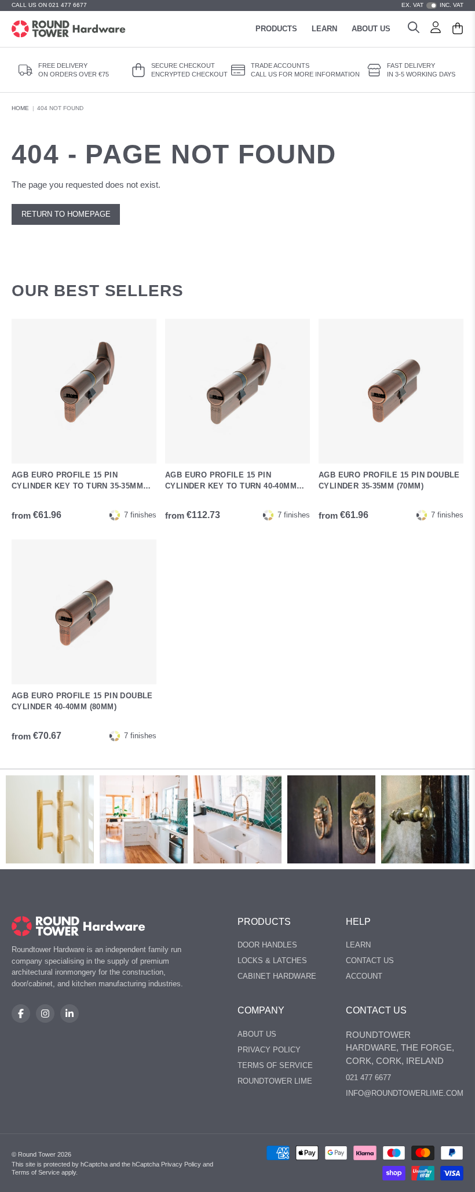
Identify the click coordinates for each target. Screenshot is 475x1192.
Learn (324, 28)
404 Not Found (60, 108)
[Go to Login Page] (435, 29)
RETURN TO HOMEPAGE (66, 214)
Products (276, 28)
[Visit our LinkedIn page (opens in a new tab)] (69, 1013)
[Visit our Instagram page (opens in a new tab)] (45, 1013)
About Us (371, 28)
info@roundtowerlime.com (404, 1093)
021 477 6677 (368, 1077)
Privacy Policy (269, 1049)
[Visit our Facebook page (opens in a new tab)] (21, 1013)
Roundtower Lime (274, 1081)
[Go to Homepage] (69, 29)
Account (364, 976)
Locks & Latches (272, 960)
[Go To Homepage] (78, 926)
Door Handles (267, 945)
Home (20, 108)
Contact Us (370, 960)
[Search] (413, 29)
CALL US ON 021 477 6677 (49, 5)
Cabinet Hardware (276, 976)
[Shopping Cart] (457, 29)
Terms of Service (275, 1065)
